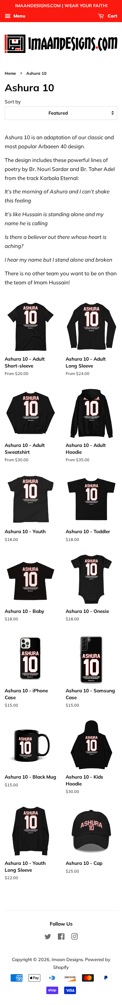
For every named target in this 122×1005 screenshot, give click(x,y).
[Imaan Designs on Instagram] (74, 938)
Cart (111, 16)
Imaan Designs (67, 959)
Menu (18, 16)
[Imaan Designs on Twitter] (47, 938)
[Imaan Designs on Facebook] (61, 938)
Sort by (13, 102)
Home (10, 73)
